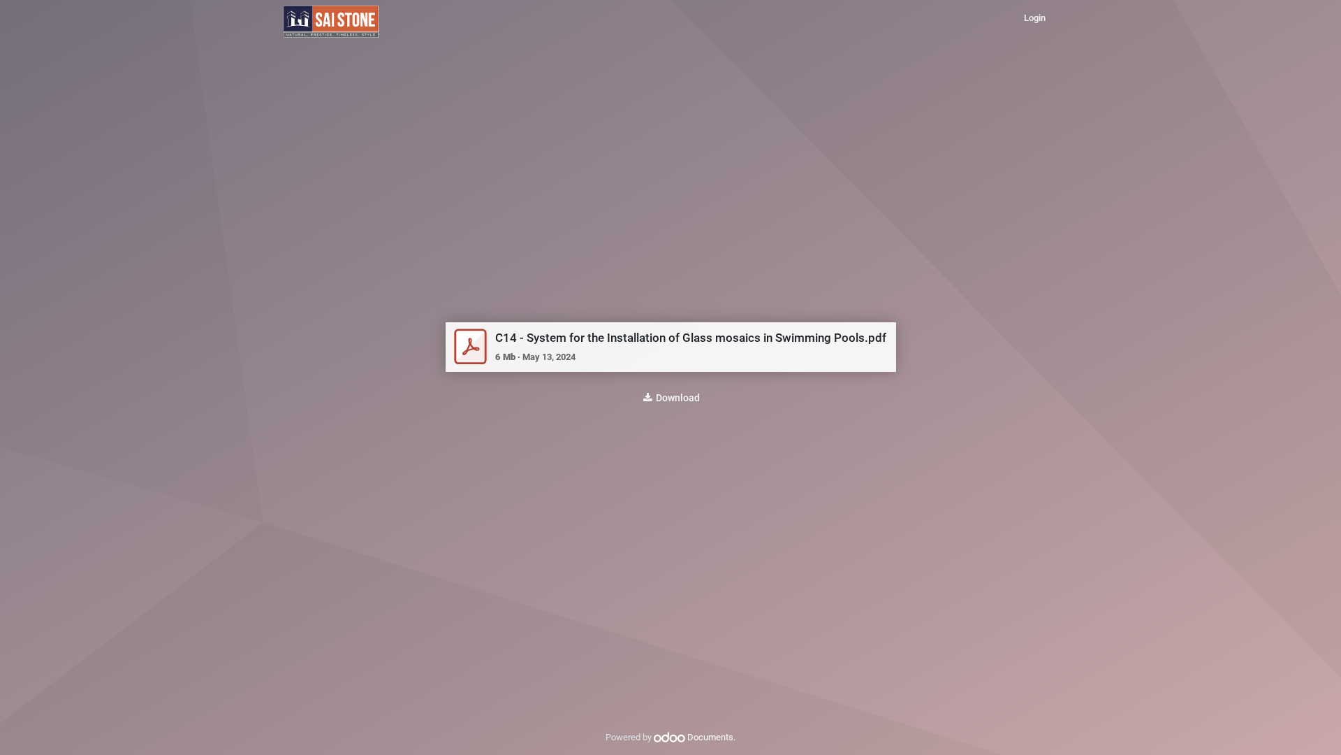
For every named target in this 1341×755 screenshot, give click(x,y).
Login (1035, 18)
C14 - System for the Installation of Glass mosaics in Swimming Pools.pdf (690, 338)
